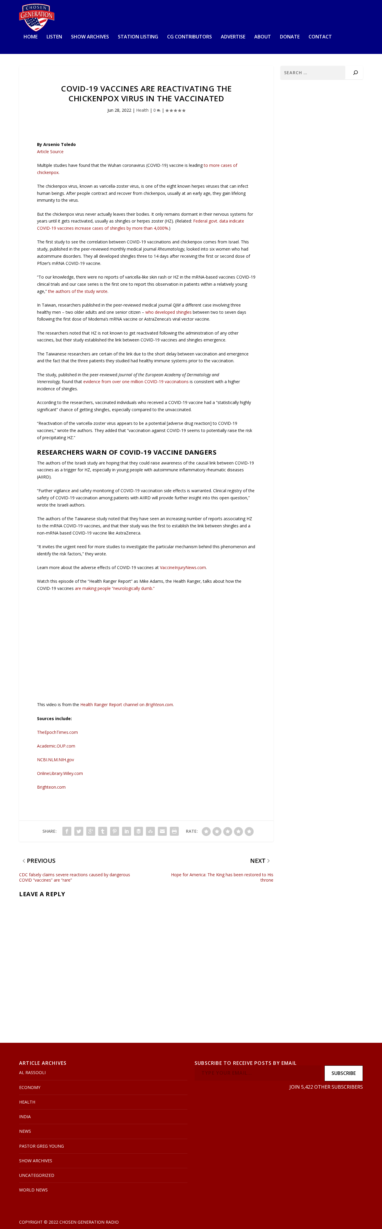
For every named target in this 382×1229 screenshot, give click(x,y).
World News (33, 1190)
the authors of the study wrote (77, 291)
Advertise (233, 37)
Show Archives (90, 37)
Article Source (50, 151)
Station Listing (138, 37)
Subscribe (344, 1073)
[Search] (355, 72)
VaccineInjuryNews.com (183, 567)
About (262, 37)
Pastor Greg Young (41, 1146)
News (25, 1131)
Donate (290, 37)
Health (142, 110)
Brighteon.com (159, 704)
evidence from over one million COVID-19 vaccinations (136, 381)
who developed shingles (168, 312)
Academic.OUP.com (56, 746)
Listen (54, 37)
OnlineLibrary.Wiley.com (60, 773)
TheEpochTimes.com (57, 732)
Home (31, 37)
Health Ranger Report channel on (113, 704)
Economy (29, 1087)
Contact (320, 37)
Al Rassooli (32, 1072)
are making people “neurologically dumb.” (115, 588)
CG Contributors (189, 37)
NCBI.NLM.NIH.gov (55, 759)
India (25, 1116)
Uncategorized (36, 1175)
